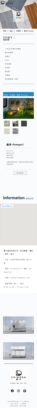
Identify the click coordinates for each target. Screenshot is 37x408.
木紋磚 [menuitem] (7, 68)
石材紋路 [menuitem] (8, 64)
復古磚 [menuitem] (7, 71)
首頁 (6, 95)
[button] (34, 2)
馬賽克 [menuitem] (7, 56)
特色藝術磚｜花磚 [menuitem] (11, 79)
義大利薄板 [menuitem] (9, 53)
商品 (11, 31)
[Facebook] (12, 391)
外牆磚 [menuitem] (7, 75)
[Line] (25, 391)
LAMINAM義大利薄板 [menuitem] (13, 49)
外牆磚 (18, 31)
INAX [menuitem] (7, 60)
